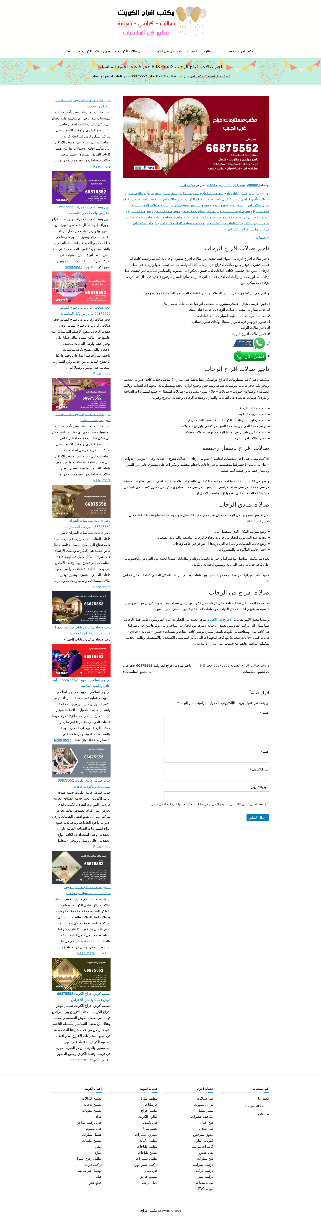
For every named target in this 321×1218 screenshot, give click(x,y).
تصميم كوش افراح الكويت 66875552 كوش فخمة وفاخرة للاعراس (84, 996)
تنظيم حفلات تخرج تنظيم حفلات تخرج (178, 211)
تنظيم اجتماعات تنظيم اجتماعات (228, 211)
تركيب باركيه (204, 1171)
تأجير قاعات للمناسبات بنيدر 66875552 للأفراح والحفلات (83, 103)
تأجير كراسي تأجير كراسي (240, 199)
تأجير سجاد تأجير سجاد (166, 193)
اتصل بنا (263, 1098)
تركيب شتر (205, 1176)
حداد (99, 1117)
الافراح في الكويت (220, 619)
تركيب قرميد (93, 1165)
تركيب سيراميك (202, 1165)
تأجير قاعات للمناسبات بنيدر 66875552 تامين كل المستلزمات (83, 417)
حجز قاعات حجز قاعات (226, 223)
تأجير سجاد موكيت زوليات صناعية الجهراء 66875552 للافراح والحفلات (82, 630)
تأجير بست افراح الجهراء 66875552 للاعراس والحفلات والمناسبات (85, 210)
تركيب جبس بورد (146, 1165)
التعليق (264, 712)
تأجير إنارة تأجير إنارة (245, 193)
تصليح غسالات (92, 1098)
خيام (99, 1176)
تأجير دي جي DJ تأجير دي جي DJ (206, 193)
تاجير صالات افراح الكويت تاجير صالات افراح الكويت (185, 199)
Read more (102, 165)
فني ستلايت (205, 1098)
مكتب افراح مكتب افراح (241, 229)
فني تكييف (150, 1122)
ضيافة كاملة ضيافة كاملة (192, 223)
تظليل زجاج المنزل (89, 1158)
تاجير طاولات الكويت (204, 51)
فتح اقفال (206, 1122)
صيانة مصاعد (204, 1183)
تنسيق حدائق (149, 1176)
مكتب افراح (186, 185)
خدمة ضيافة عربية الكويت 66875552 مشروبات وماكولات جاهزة (84, 783)
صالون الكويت (148, 1117)
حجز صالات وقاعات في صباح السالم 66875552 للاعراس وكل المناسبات (85, 310)
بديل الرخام (150, 1183)
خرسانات (151, 1104)
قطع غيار (95, 1183)
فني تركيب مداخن (89, 1122)
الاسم (265, 751)
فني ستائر (151, 1171)
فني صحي (206, 1128)
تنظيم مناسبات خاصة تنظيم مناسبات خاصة (162, 217)
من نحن (263, 1113)
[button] (225, 51)
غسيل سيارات (92, 1135)
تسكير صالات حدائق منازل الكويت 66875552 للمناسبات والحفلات (87, 890)
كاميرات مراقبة (202, 1146)
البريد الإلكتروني (259, 769)
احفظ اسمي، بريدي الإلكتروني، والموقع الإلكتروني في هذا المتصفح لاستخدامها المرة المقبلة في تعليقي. (207, 804)
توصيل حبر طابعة (90, 1171)
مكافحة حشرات (202, 1117)
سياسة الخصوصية (257, 1106)
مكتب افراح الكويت (240, 51)
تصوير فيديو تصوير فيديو (226, 205)
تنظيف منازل (149, 1098)
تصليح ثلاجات (92, 1104)
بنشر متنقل (205, 1110)
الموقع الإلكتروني (260, 787)
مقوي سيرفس (203, 1135)
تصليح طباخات (148, 1153)
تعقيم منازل (149, 1128)
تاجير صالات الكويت (131, 51)
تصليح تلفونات (92, 1110)
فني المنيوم (94, 1128)
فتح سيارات (205, 1158)
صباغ (98, 1153)
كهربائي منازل (203, 1140)
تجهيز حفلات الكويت (96, 51)
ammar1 (253, 185)
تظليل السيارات (147, 1158)
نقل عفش (206, 1153)
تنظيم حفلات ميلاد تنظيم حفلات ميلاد (217, 217)
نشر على (226, 185)
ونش (98, 1146)
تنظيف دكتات (148, 1140)
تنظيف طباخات (147, 1146)
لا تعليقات (262, 237)
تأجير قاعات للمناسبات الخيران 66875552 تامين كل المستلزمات (87, 523)
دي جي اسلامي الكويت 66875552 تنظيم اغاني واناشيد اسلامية (82, 683)
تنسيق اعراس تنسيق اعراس (189, 205)
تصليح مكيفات (92, 1140)
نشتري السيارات (146, 1135)
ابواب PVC (205, 1189)
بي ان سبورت (203, 1104)
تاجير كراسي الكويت (167, 51)
